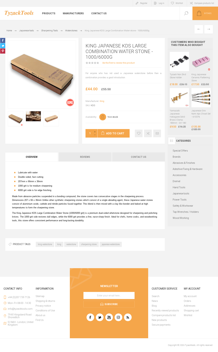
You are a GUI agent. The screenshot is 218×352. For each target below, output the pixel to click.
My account (190, 296)
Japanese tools (181, 193)
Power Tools (179, 199)
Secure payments (161, 324)
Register (143, 3)
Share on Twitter (2, 45)
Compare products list (204, 3)
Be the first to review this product (119, 63)
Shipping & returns (45, 301)
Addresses (189, 305)
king (59, 244)
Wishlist (188, 315)
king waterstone (45, 244)
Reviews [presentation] (85, 157)
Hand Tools (179, 187)
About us (40, 315)
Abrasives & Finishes (184, 163)
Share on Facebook (2, 40)
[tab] (31, 157)
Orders (187, 301)
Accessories (179, 175)
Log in (161, 3)
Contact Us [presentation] (138, 157)
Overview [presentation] (31, 157)
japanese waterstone (111, 244)
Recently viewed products (165, 310)
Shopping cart (191, 310)
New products (159, 320)
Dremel (176, 181)
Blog (154, 305)
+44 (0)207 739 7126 (19, 297)
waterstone (71, 244)
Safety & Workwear (183, 205)
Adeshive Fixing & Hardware (187, 169)
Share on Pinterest (2, 51)
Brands (177, 156)
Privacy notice (43, 305)
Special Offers (180, 150)
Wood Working (181, 218)
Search (155, 296)
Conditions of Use (45, 310)
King (102, 101)
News (155, 301)
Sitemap (40, 296)
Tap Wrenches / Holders (186, 212)
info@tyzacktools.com (20, 308)
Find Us (40, 320)
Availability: (91, 117)
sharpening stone (89, 244)
